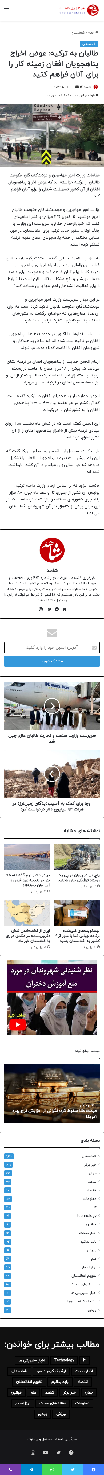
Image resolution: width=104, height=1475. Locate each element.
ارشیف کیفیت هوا (82, 1301)
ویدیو (92, 1310)
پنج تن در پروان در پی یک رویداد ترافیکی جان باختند (79, 878)
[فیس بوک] (56, 609)
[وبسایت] (63, 609)
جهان (93, 1173)
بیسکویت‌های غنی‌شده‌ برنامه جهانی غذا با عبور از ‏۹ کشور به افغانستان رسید (77, 936)
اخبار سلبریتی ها (84, 1292)
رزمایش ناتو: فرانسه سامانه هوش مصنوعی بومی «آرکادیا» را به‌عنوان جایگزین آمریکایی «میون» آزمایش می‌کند (45, 1111)
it (95, 1207)
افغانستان (78, 32)
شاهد (87, 87)
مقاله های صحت (84, 1284)
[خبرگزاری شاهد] (78, 10)
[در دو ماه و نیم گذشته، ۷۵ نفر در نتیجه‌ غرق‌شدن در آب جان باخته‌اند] (27, 857)
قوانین (91, 1224)
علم (94, 1258)
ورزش (92, 1250)
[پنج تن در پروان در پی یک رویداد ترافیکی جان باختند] (77, 857)
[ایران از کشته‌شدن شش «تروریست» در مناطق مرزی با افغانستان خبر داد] (27, 913)
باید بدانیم (88, 1241)
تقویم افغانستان (84, 1275)
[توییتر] (48, 609)
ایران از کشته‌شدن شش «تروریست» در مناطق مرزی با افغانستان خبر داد (28, 936)
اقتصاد (91, 1190)
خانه (91, 32)
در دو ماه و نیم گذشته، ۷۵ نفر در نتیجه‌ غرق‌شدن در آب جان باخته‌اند (28, 880)
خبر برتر (90, 1164)
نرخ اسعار (89, 1267)
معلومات (90, 1198)
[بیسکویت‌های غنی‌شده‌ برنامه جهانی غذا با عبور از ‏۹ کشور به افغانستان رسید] (77, 913)
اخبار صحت (88, 1233)
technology (87, 1216)
